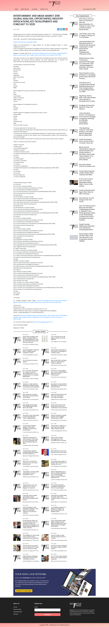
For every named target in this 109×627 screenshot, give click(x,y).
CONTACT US (44, 9)
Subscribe (47, 614)
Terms (15, 607)
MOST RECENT (25, 9)
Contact (15, 614)
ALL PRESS (34, 9)
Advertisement (17, 612)
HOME (16, 9)
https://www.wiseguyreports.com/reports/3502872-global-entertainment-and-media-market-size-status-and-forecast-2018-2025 (40, 301)
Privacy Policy (17, 609)
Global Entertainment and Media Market (25, 42)
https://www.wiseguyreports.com (43, 322)
